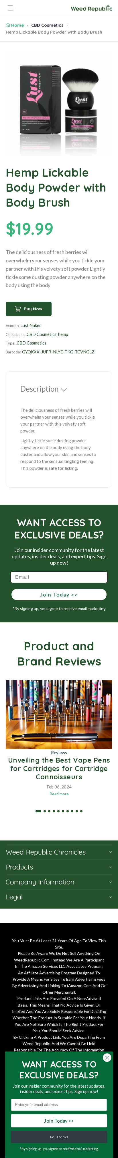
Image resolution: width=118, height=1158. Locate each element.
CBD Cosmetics (47, 25)
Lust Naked (31, 325)
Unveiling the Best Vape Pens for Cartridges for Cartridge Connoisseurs (59, 768)
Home (17, 25)
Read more (59, 793)
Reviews (59, 752)
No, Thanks (59, 1137)
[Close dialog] (107, 1057)
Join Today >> (59, 594)
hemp (63, 334)
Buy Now (33, 308)
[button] (38, 811)
